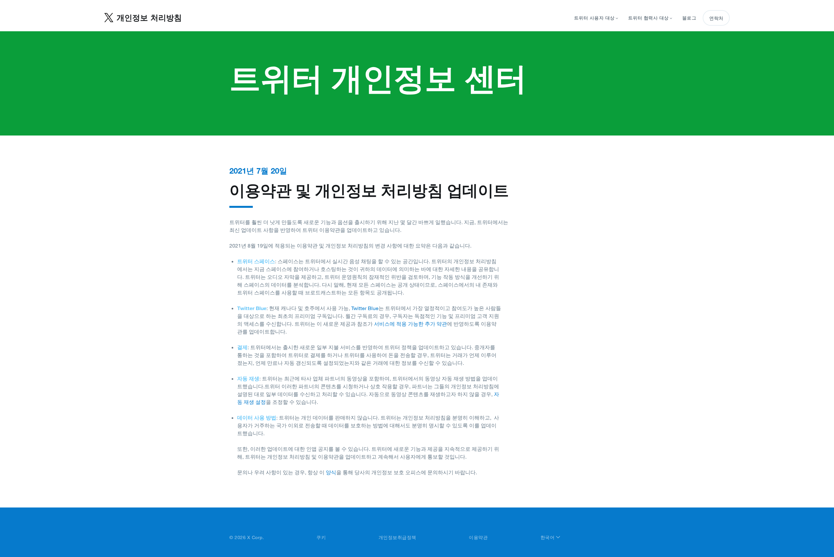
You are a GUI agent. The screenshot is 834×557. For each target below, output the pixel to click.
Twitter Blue (365, 308)
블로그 (689, 18)
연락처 (716, 18)
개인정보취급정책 (397, 537)
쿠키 (321, 537)
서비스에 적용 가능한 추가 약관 (410, 324)
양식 (331, 472)
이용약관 (478, 537)
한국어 (548, 537)
